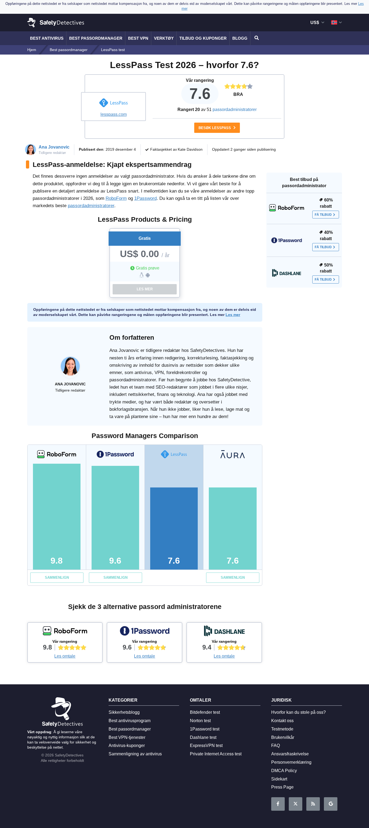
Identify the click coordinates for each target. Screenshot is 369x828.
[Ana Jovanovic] (70, 369)
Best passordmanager (95, 38)
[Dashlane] (224, 632)
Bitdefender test (205, 712)
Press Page (282, 787)
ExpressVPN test (206, 745)
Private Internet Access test (215, 754)
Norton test (200, 720)
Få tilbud (323, 215)
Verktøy (164, 38)
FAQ (275, 745)
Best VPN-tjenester (127, 737)
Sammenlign (57, 577)
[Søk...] (255, 38)
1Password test (204, 729)
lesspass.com (113, 114)
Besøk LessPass (215, 128)
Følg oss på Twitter (295, 804)
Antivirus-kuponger (127, 745)
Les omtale (64, 656)
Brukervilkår (282, 737)
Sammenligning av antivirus (135, 754)
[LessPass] (113, 103)
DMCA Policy (284, 770)
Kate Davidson (190, 149)
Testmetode (282, 729)
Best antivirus (46, 38)
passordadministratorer (235, 109)
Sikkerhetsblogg (124, 712)
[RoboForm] (65, 632)
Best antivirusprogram (129, 720)
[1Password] (144, 632)
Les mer (145, 289)
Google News (330, 804)
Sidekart (279, 779)
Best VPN (138, 38)
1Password (145, 198)
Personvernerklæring (291, 762)
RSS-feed (313, 804)
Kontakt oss (282, 720)
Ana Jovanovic (54, 147)
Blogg (239, 38)
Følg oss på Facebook (278, 804)
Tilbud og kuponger (203, 38)
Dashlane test (203, 737)
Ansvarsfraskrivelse (290, 754)
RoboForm (116, 198)
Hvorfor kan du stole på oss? (298, 712)
